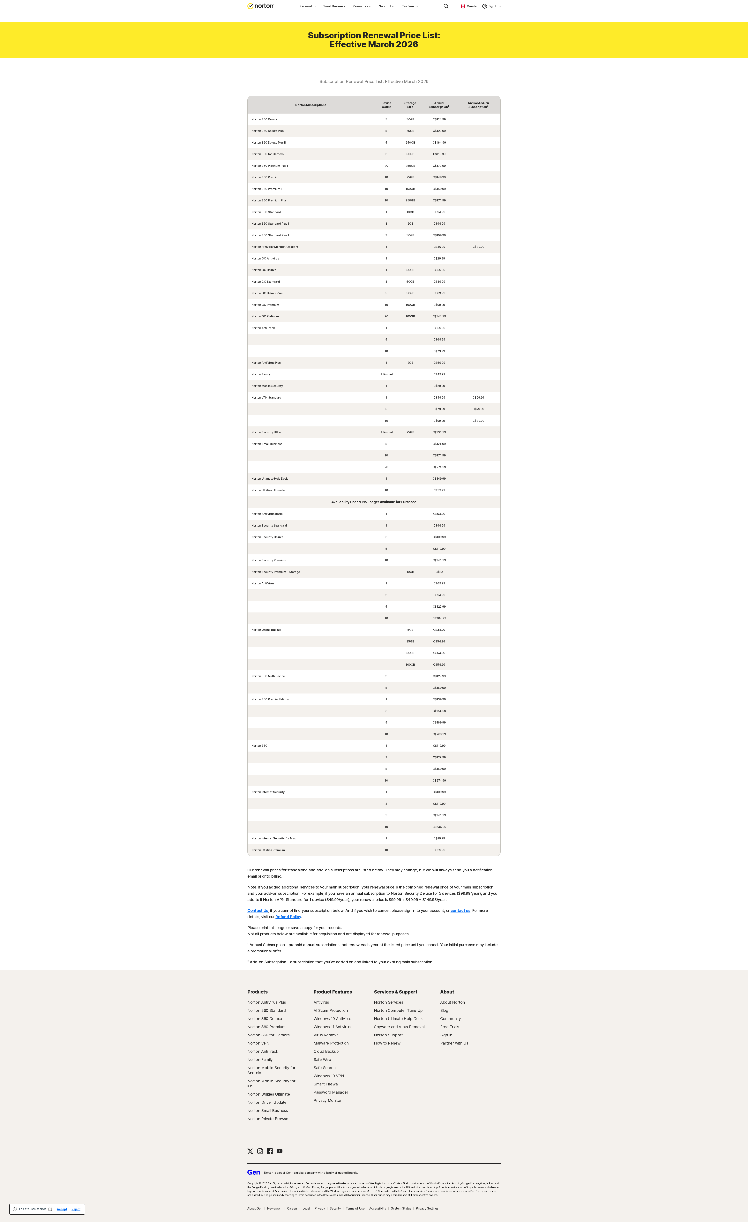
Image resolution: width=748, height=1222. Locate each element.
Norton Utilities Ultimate (268, 1094)
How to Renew (387, 1043)
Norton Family (260, 1059)
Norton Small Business (267, 1110)
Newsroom (274, 1208)
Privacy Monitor (328, 1100)
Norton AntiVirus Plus (266, 1002)
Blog (444, 1010)
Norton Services (388, 1002)
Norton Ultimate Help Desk (398, 1018)
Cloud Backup (326, 1051)
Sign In (446, 1035)
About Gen (254, 1208)
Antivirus (321, 1002)
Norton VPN (258, 1043)
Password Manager (331, 1092)
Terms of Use (355, 1208)
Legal (306, 1208)
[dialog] (47, 1209)
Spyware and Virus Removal (399, 1026)
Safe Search (325, 1067)
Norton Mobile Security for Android (271, 1070)
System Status (401, 1208)
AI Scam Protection (331, 1010)
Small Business (334, 6)
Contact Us (257, 910)
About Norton (452, 1002)
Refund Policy (288, 916)
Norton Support (388, 1035)
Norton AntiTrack (262, 1051)
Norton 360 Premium (266, 1026)
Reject (75, 1209)
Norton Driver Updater (267, 1102)
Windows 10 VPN (329, 1076)
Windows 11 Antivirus (332, 1026)
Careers (292, 1208)
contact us (460, 910)
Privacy (320, 1208)
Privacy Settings (427, 1208)
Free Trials (449, 1026)
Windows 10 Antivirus (332, 1018)
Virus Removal (326, 1035)
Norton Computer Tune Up (398, 1010)
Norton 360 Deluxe (264, 1018)
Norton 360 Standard (266, 1010)
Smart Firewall (327, 1084)
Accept (62, 1209)
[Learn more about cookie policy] (50, 1209)
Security (335, 1208)
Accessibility (377, 1208)
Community (450, 1018)
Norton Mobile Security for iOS (271, 1083)
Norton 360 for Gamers (268, 1035)
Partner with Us (454, 1043)
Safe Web (322, 1059)
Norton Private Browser (268, 1118)
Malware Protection (331, 1043)
